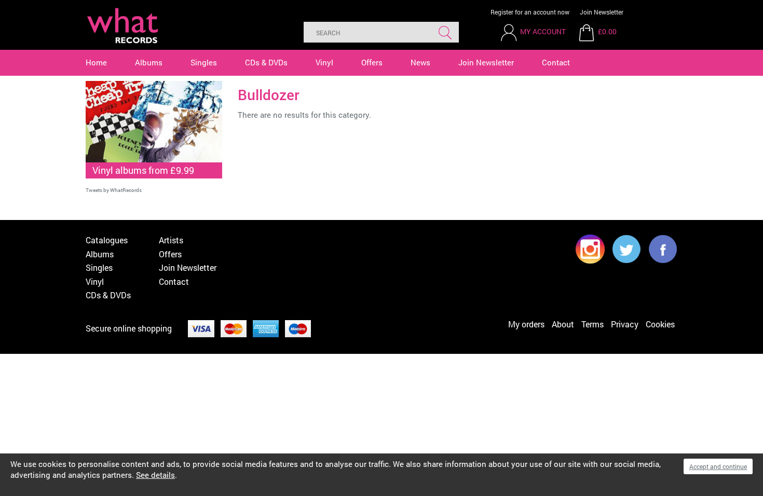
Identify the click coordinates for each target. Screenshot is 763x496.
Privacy (624, 324)
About (563, 324)
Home (96, 62)
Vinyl (324, 62)
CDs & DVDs (266, 62)
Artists (171, 240)
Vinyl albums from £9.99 (143, 170)
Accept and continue (718, 466)
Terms (592, 324)
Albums (148, 62)
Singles (203, 62)
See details (155, 475)
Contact (556, 62)
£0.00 (607, 31)
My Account (543, 31)
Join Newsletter (601, 12)
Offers (372, 62)
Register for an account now (530, 12)
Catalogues (107, 240)
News (420, 62)
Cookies (660, 324)
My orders (526, 324)
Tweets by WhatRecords (114, 190)
